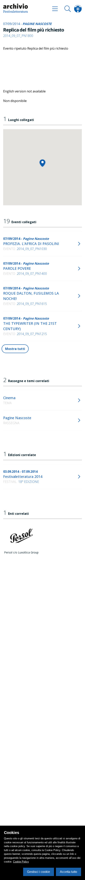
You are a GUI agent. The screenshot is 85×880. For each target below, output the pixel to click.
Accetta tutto (68, 871)
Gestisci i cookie (38, 871)
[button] (42, 163)
